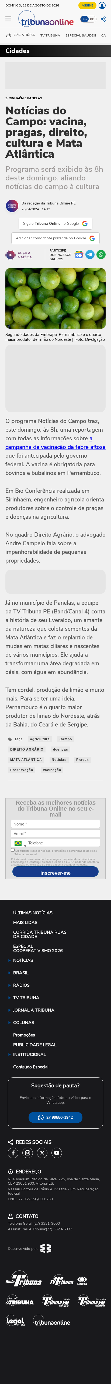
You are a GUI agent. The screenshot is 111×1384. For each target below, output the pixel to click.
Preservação (21, 770)
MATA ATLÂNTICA (26, 760)
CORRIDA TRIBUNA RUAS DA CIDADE (40, 934)
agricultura (40, 739)
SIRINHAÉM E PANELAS (23, 98)
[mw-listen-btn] (10, 255)
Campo (66, 739)
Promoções (24, 1035)
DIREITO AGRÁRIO (26, 749)
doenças (60, 749)
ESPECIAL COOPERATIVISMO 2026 (38, 948)
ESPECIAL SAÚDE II (80, 35)
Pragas (82, 760)
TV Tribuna (50, 35)
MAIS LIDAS (25, 922)
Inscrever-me (55, 873)
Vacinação (52, 770)
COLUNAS (23, 1023)
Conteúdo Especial (30, 1067)
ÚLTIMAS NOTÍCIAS (33, 913)
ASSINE (87, 5)
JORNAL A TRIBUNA (33, 1010)
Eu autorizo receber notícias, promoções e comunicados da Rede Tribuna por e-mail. (56, 852)
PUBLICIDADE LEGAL (35, 1045)
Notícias (59, 760)
